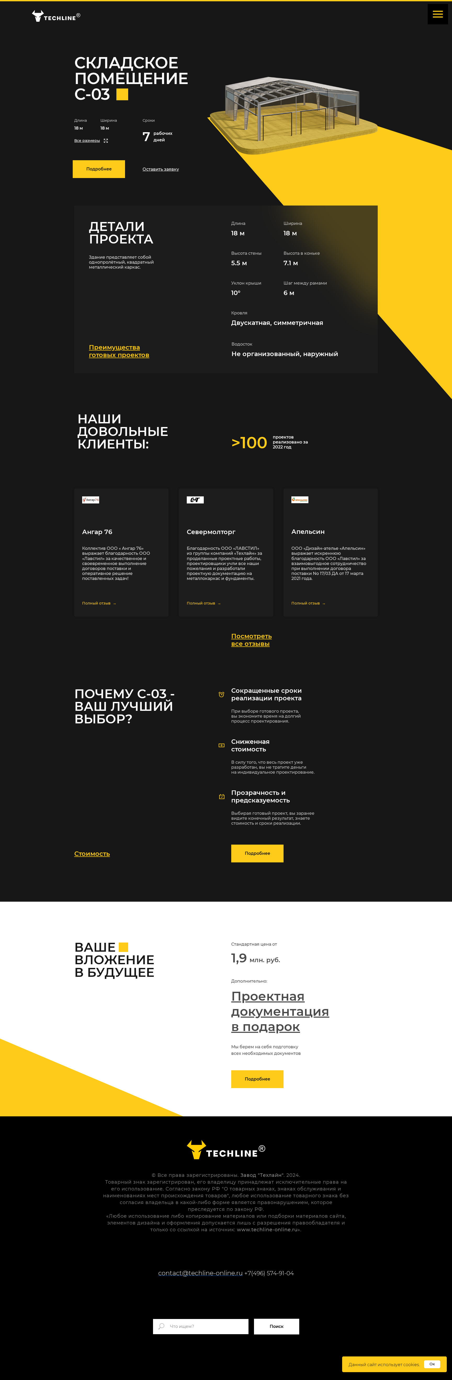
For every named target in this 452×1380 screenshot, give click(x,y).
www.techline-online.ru (267, 1230)
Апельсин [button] (308, 531)
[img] (56, 16)
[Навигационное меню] (438, 14)
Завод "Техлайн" (262, 1175)
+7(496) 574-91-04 (269, 1273)
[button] (161, 169)
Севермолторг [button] (211, 532)
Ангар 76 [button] (97, 532)
